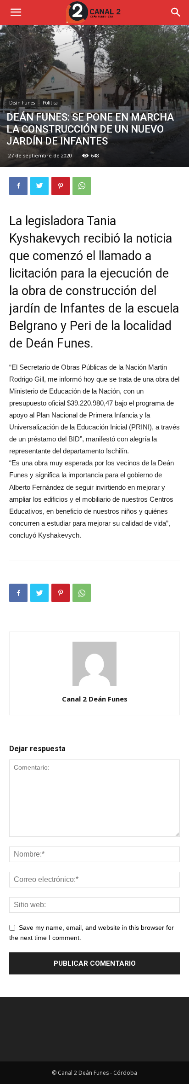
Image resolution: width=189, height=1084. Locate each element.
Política (50, 102)
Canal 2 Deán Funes (95, 698)
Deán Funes (22, 102)
